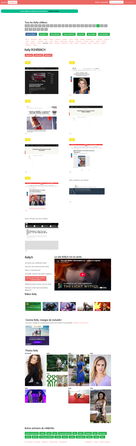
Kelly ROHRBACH (31, 34)
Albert (80, 433)
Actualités (37, 442)
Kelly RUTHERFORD (69, 34)
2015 (27, 63)
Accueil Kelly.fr (29, 442)
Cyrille (96, 437)
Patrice (28, 437)
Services (96, 43)
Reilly (51, 43)
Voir (26, 95)
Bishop (51, 39)
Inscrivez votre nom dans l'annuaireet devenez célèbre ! (35, 279)
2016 (72, 63)
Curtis (70, 39)
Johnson (106, 39)
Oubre (92, 41)
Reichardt (83, 43)
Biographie (29, 55)
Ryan (95, 433)
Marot (56, 41)
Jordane (58, 437)
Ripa (71, 43)
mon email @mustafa (65, 433)
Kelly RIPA (81, 34)
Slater (90, 43)
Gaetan (89, 437)
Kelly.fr (4, 2)
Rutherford (65, 43)
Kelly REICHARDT (104, 34)
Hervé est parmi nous (31, 433)
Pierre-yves (102, 433)
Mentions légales (105, 442)
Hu (94, 39)
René (55, 433)
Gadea (82, 39)
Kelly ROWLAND (55, 34)
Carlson (65, 39)
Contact (95, 442)
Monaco (71, 41)
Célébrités (12, 2)
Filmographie (38, 55)
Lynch (51, 41)
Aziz (75, 433)
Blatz (40, 39)
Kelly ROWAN (91, 34)
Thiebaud (28, 45)
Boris (102, 437)
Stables (103, 43)
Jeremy (72, 437)
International (63, 442)
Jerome (65, 437)
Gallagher (89, 39)
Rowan (76, 43)
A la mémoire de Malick (46, 437)
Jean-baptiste (80, 437)
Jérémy (42, 433)
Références (48, 55)
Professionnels (53, 442)
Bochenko (34, 39)
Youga (34, 45)
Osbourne (78, 41)
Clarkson (57, 39)
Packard (33, 43)
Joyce (32, 41)
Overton (86, 41)
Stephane (88, 433)
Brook (27, 39)
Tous (27, 26)
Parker (39, 43)
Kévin (49, 433)
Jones (27, 41)
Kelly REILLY (43, 34)
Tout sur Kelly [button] (129, 2)
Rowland (57, 43)
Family (76, 39)
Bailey (45, 39)
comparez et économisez (80, 323)
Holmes (100, 39)
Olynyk (98, 41)
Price (27, 43)
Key (46, 41)
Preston (104, 41)
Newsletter (88, 442)
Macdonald (64, 41)
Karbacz (41, 41)
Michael (35, 437)
